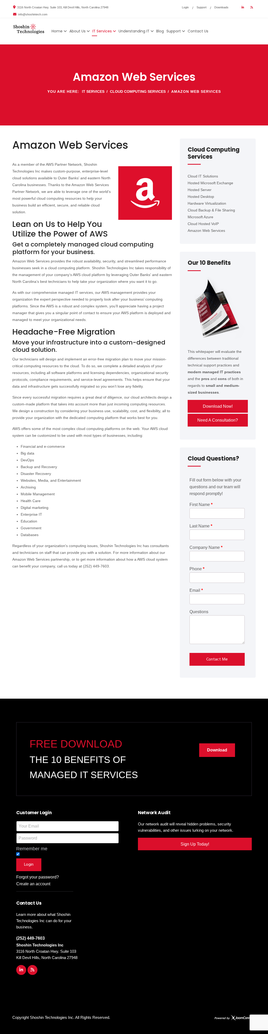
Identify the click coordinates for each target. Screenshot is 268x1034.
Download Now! (218, 406)
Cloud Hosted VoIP (203, 224)
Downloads (221, 7)
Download (217, 750)
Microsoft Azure (200, 217)
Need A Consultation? (217, 420)
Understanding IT (134, 31)
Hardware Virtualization (207, 203)
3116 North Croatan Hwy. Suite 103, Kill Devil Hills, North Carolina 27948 (62, 7)
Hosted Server (199, 190)
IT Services (102, 31)
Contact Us (198, 31)
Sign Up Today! (195, 844)
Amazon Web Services (206, 230)
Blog (160, 31)
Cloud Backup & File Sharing (211, 210)
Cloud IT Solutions (203, 176)
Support (201, 7)
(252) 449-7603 (30, 938)
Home (57, 31)
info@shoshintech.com (32, 14)
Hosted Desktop (201, 196)
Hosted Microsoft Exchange (210, 183)
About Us (77, 31)
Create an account (33, 884)
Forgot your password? (37, 877)
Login (185, 7)
